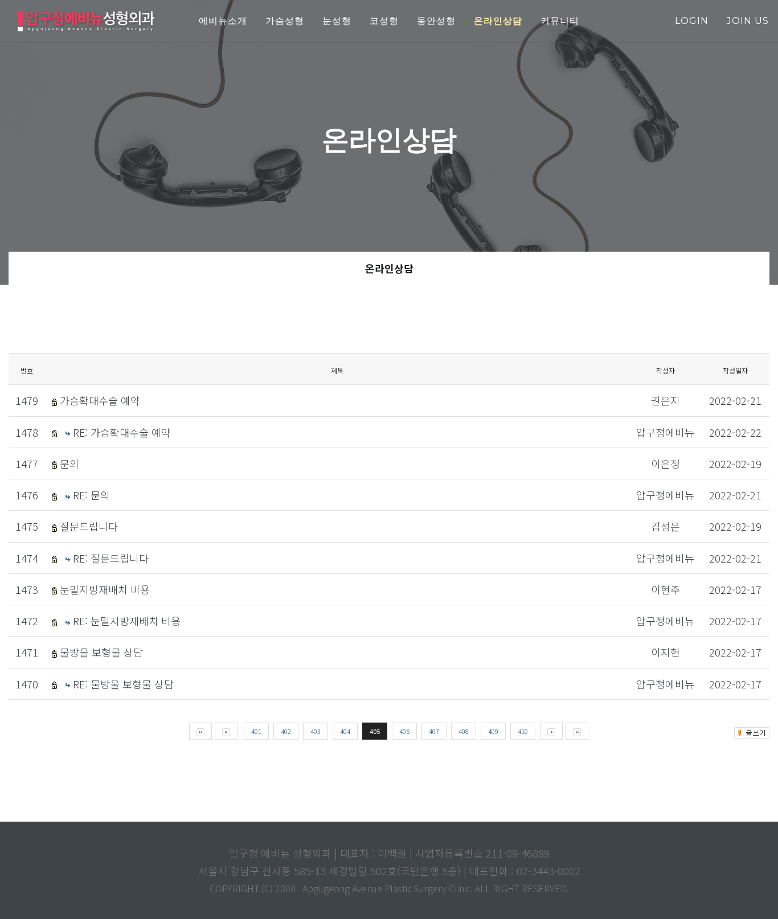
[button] (498, 21)
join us (748, 20)
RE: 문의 (91, 494)
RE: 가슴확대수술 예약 (122, 432)
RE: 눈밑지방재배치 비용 (127, 620)
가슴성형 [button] (284, 20)
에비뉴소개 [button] (223, 20)
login (692, 20)
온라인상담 (389, 268)
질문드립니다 (89, 526)
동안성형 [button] (436, 20)
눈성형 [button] (336, 20)
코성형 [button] (384, 20)
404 (345, 731)
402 (286, 731)
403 (315, 731)
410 (523, 731)
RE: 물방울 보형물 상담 (123, 683)
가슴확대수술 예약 (100, 400)
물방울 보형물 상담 (101, 652)
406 (404, 731)
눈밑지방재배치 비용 (105, 589)
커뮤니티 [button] (559, 20)
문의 (69, 463)
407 (434, 731)
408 (463, 731)
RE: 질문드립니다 (111, 558)
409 (493, 731)
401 (256, 731)
